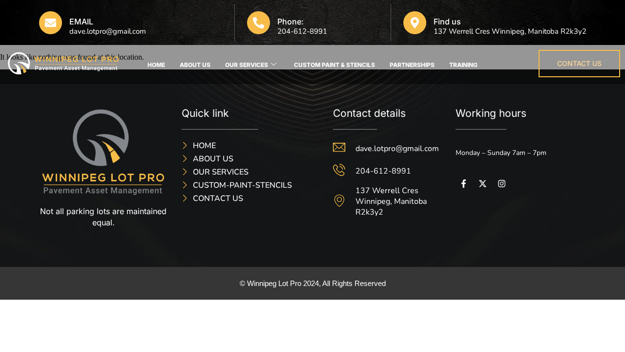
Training (463, 64)
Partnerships (412, 64)
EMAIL (81, 21)
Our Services (246, 64)
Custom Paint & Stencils (334, 64)
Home (156, 64)
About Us (195, 64)
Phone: (290, 21)
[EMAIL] (50, 22)
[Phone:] (258, 22)
